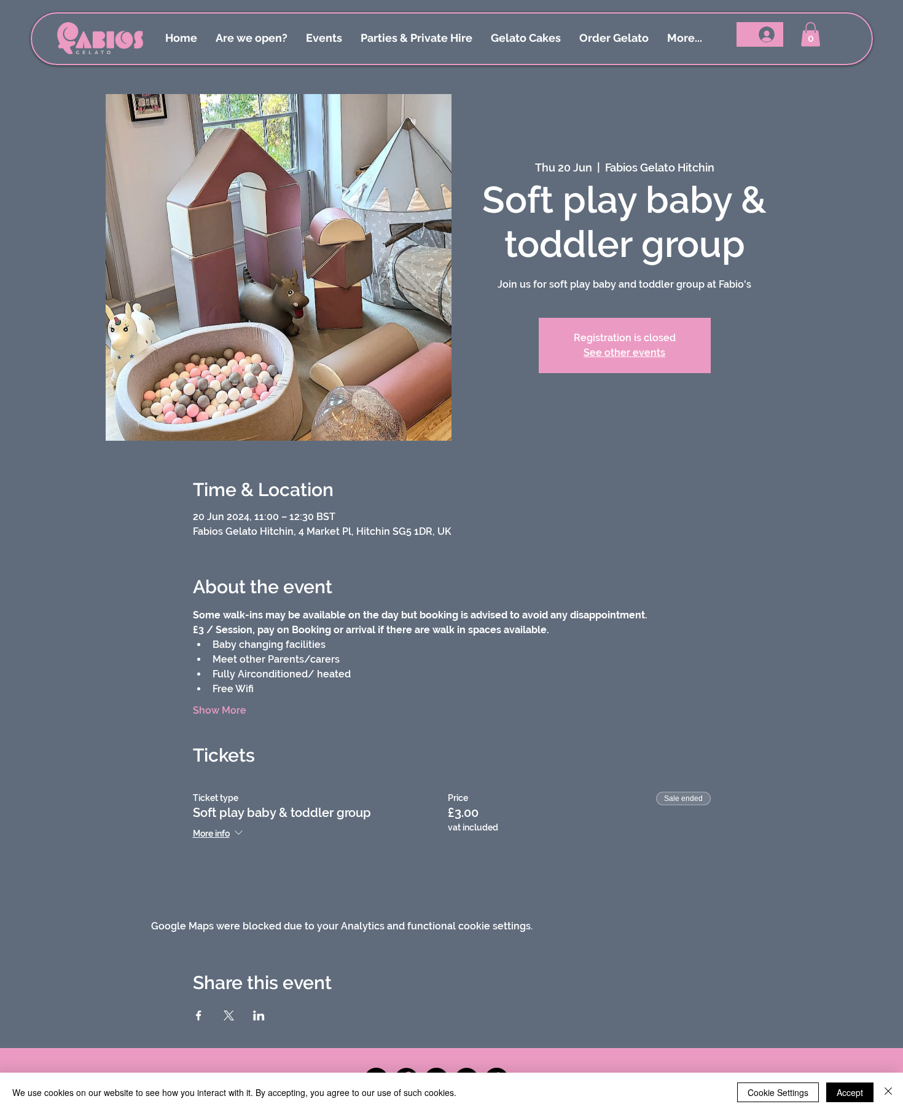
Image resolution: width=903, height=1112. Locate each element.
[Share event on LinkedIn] (259, 1015)
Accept (850, 1092)
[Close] (888, 1092)
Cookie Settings (778, 1092)
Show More (219, 710)
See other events (624, 352)
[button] (810, 34)
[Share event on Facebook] (199, 1015)
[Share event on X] (229, 1015)
